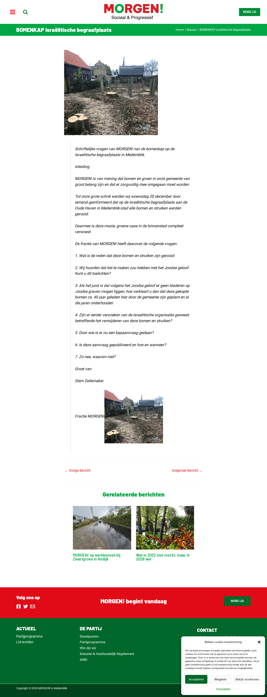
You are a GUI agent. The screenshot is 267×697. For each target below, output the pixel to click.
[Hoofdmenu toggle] (12, 12)
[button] (259, 642)
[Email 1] (32, 606)
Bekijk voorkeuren (247, 679)
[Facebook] (18, 606)
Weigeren (220, 679)
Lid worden (24, 642)
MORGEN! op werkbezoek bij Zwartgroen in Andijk (96, 557)
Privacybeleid (223, 689)
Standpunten (89, 636)
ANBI (83, 660)
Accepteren (196, 679)
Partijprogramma (29, 636)
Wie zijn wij (88, 648)
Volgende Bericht (187, 470)
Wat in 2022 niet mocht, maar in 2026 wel (163, 557)
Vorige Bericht (77, 470)
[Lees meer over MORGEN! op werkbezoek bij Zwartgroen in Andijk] (102, 527)
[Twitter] (25, 606)
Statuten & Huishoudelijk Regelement (107, 654)
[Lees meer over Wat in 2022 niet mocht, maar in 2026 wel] (165, 527)
